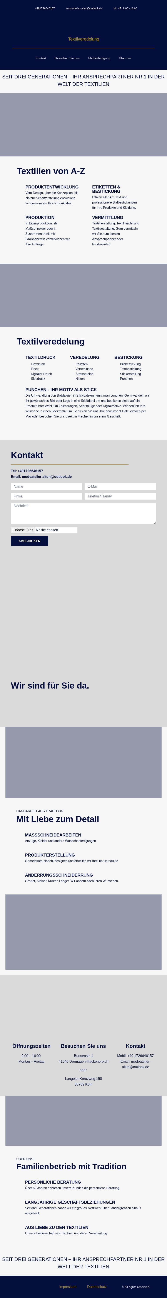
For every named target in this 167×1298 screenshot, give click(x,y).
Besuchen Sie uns (67, 58)
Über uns (125, 58)
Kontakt (41, 58)
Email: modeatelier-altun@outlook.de (41, 476)
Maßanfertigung (99, 58)
